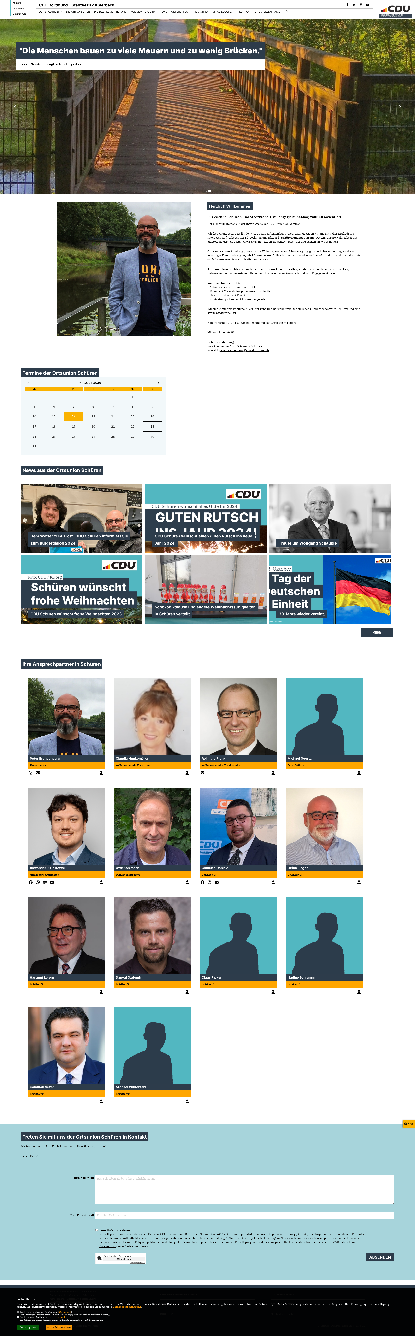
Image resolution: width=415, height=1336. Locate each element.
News (163, 11)
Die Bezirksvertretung (110, 11)
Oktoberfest (180, 11)
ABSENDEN (380, 1257)
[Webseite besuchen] (45, 882)
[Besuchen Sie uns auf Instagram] (361, 5)
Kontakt (17, 2)
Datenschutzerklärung (127, 1306)
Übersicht (65, 1311)
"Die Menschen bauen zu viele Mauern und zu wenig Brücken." (140, 50)
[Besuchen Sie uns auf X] (354, 5)
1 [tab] (206, 191)
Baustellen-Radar (268, 11)
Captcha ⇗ (137, 1263)
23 (152, 426)
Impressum (18, 8)
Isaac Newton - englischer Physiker (50, 64)
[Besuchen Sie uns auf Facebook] (347, 5)
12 (74, 416)
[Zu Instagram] (31, 773)
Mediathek (201, 11)
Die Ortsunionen (78, 11)
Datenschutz (19, 13)
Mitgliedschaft (224, 11)
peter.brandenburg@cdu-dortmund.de (244, 350)
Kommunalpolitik (143, 11)
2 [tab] (209, 191)
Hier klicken (124, 1259)
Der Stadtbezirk (50, 11)
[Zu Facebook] (31, 882)
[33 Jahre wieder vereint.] (330, 589)
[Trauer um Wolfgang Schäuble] (330, 518)
